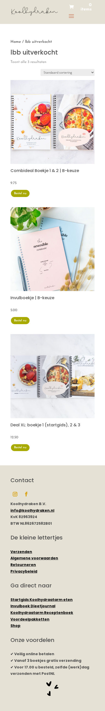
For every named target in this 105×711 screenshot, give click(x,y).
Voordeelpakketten (29, 619)
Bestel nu (20, 193)
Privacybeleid (23, 571)
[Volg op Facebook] (26, 494)
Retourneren (23, 564)
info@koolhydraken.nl (32, 510)
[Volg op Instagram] (15, 494)
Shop (15, 625)
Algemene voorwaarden (34, 558)
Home (15, 42)
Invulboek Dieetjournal (32, 606)
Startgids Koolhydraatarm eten (41, 599)
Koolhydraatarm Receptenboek (41, 612)
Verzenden (21, 551)
